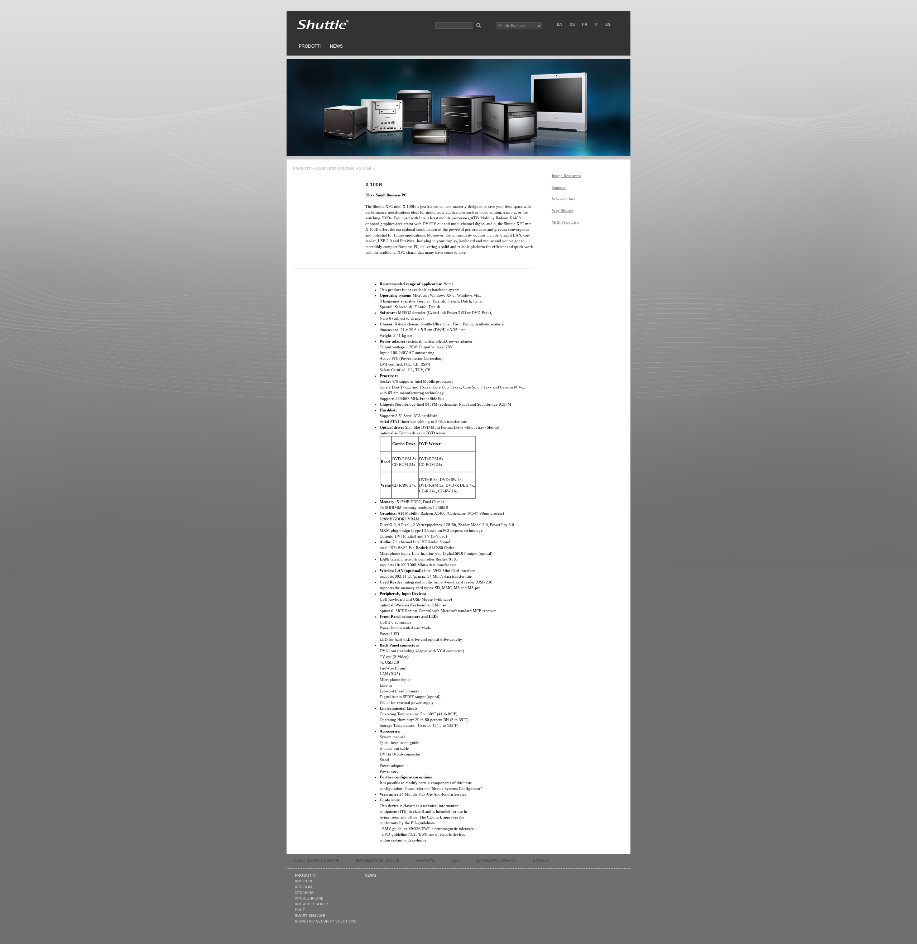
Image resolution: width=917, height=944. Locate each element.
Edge (300, 910)
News (336, 46)
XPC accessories (312, 904)
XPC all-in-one (309, 898)
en (559, 24)
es (607, 24)
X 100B (365, 169)
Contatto (425, 861)
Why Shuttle (562, 210)
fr (584, 24)
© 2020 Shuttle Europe (316, 861)
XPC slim (303, 887)
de (572, 24)
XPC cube (304, 881)
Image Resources (566, 175)
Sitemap (541, 861)
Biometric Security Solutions (325, 921)
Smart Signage (310, 915)
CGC (455, 861)
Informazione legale (377, 861)
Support (559, 187)
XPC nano (304, 893)
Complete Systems (335, 169)
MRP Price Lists (565, 222)
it (596, 24)
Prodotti (310, 46)
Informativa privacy (496, 861)
